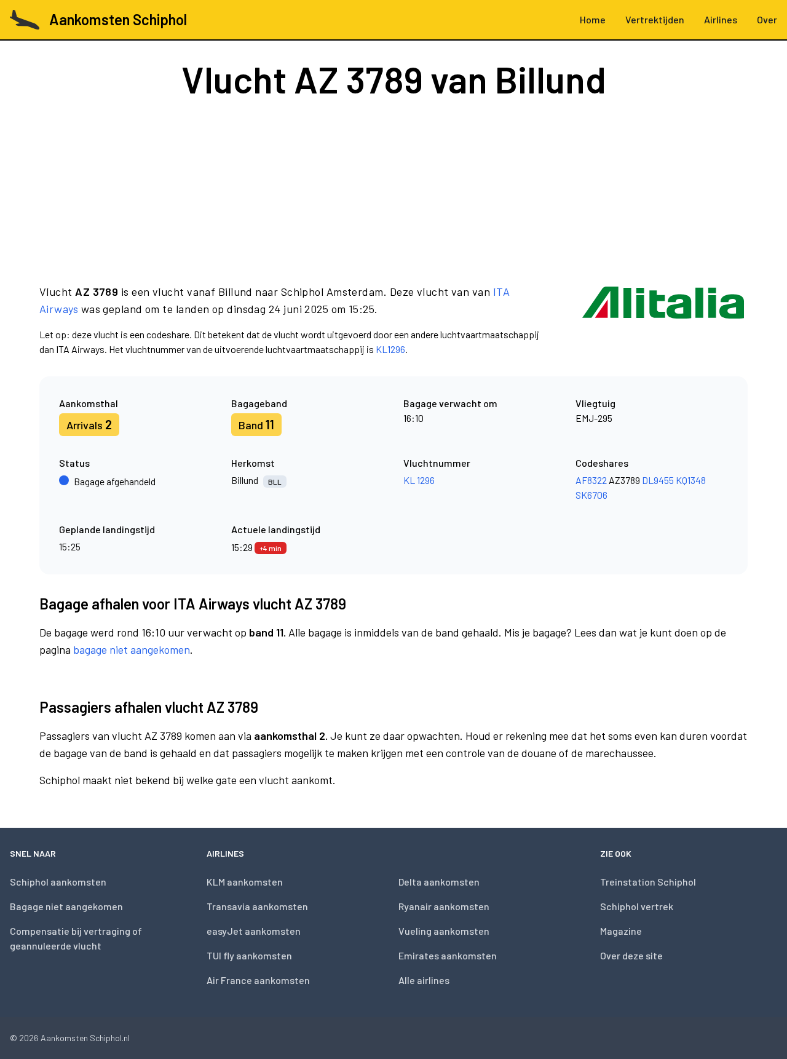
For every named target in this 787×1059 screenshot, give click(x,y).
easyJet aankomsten (254, 931)
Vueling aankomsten (443, 931)
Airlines (720, 19)
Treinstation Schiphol (648, 881)
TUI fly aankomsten (249, 955)
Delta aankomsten (439, 881)
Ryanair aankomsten (443, 906)
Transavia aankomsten (257, 906)
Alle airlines (423, 980)
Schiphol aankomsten (58, 881)
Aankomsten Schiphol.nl (85, 1038)
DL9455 (658, 480)
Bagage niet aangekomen (66, 906)
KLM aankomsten (245, 881)
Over (767, 19)
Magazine (621, 931)
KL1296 (390, 349)
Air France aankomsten (258, 980)
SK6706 (591, 495)
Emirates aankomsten (447, 955)
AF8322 (591, 480)
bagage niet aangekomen (131, 649)
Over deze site (631, 955)
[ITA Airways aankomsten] (663, 320)
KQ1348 (691, 480)
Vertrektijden (654, 19)
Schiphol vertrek (636, 906)
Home (593, 19)
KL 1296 (419, 480)
